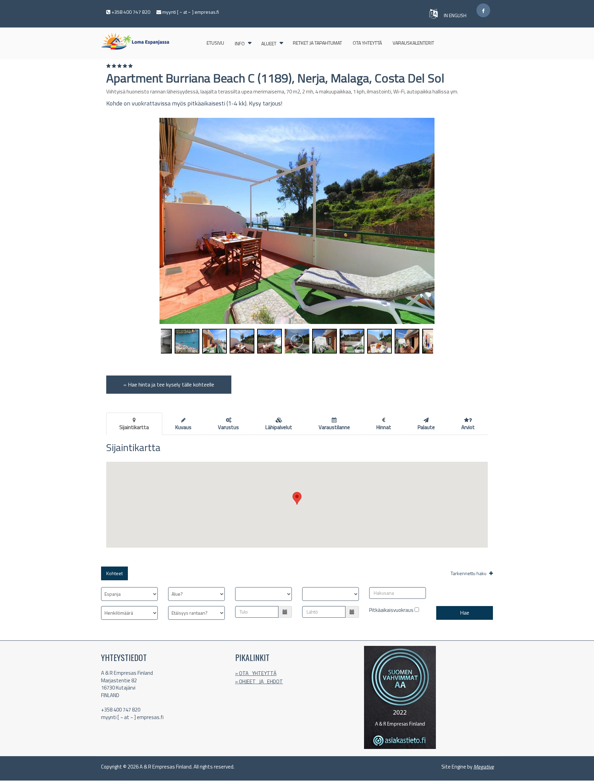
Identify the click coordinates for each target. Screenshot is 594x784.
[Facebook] (483, 10)
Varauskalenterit (413, 42)
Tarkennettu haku (469, 573)
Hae (464, 612)
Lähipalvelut (278, 427)
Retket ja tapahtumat (317, 42)
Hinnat (383, 427)
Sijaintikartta (134, 427)
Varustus (228, 427)
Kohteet (114, 573)
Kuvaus (183, 427)
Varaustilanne (334, 427)
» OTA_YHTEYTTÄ (255, 673)
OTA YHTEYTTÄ (367, 42)
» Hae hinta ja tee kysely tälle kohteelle (168, 384)
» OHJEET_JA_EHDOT (259, 681)
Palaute (426, 427)
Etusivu (215, 42)
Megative (483, 767)
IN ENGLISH (456, 15)
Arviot (468, 427)
